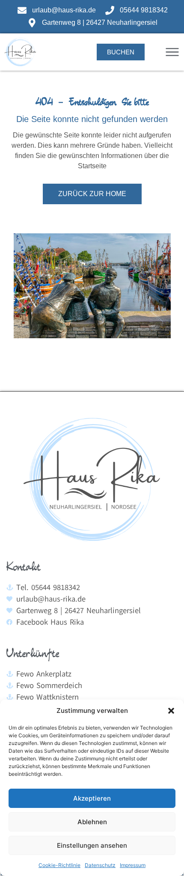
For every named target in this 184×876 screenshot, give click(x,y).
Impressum (132, 865)
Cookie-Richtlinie (59, 865)
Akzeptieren (92, 798)
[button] (171, 710)
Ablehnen (92, 822)
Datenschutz (100, 865)
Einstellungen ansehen (92, 845)
